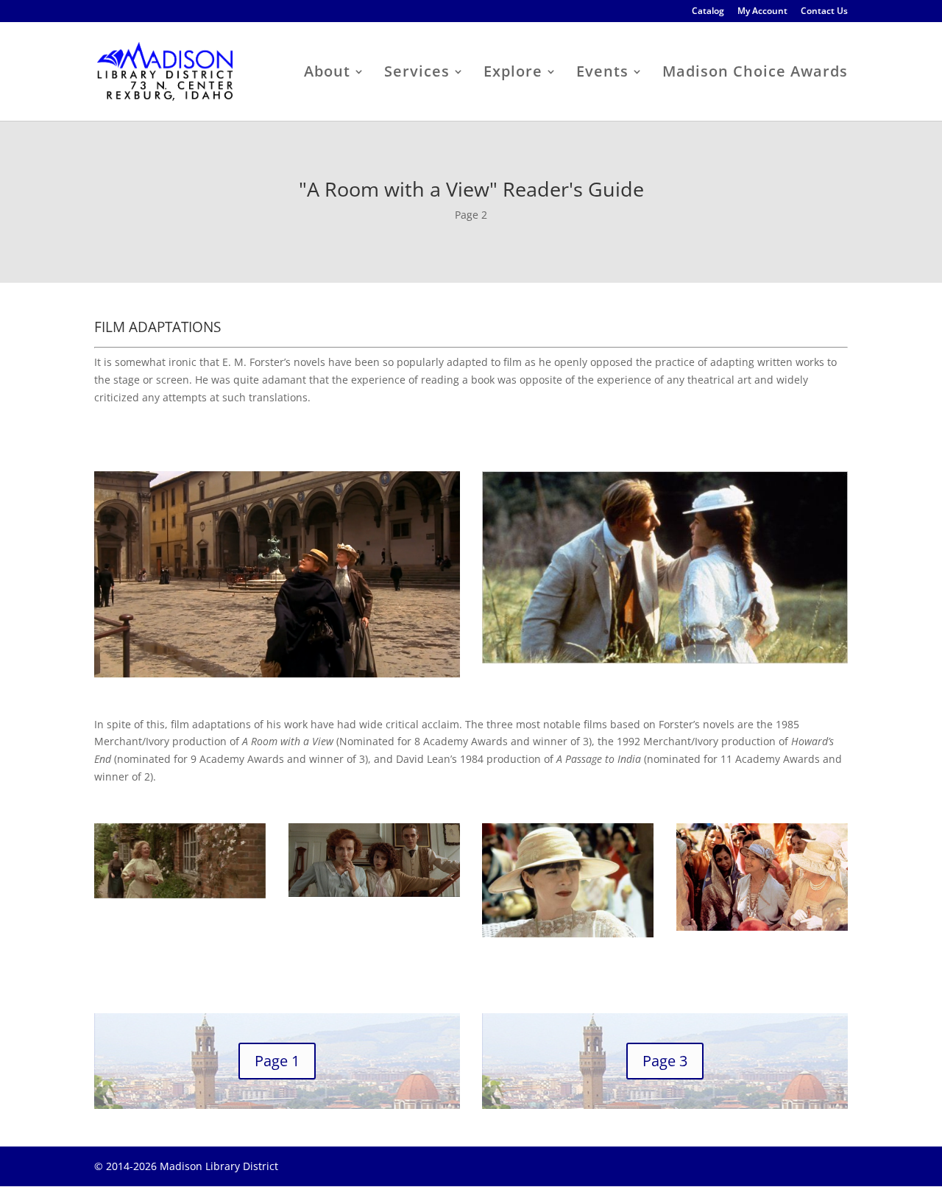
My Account (762, 12)
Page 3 (664, 1061)
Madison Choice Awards (755, 73)
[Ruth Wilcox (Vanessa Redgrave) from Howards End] (180, 894)
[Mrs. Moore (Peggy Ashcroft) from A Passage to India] (762, 927)
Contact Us (824, 12)
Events (602, 73)
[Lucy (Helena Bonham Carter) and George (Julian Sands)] (665, 659)
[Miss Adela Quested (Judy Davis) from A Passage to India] (568, 933)
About (327, 73)
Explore (513, 73)
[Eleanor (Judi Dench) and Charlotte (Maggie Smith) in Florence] (277, 673)
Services (417, 73)
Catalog (708, 12)
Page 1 (277, 1061)
